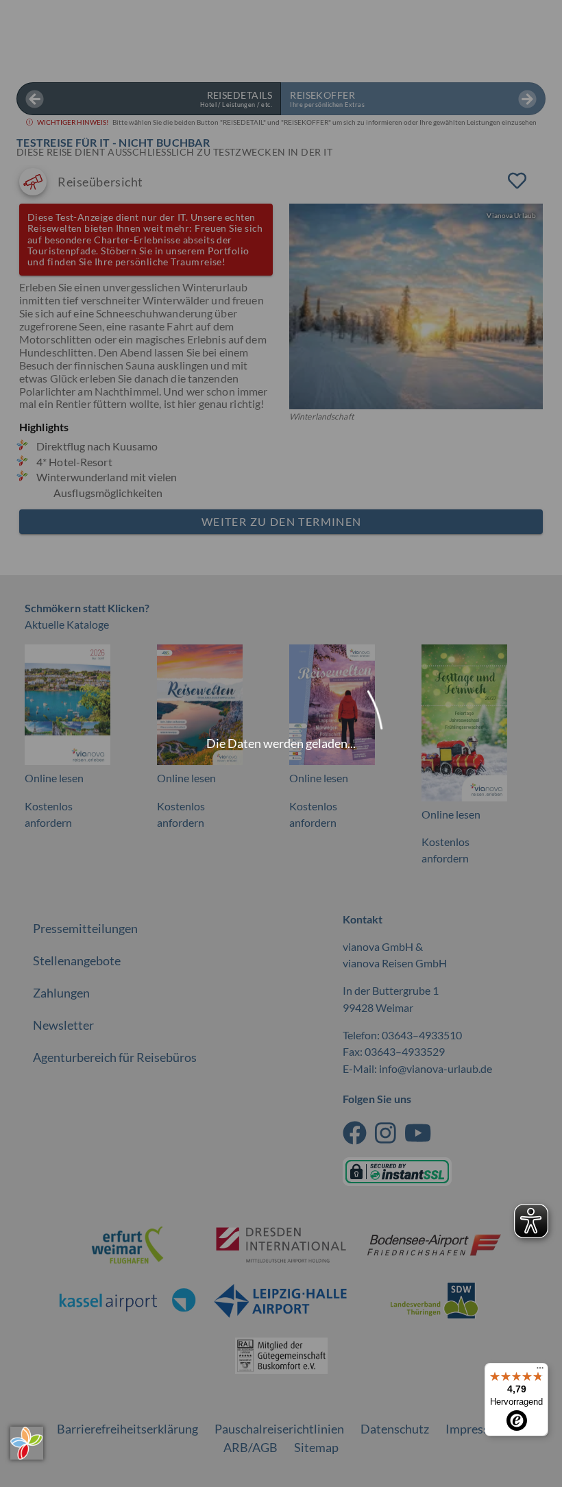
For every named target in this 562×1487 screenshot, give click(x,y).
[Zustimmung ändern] (26, 1443)
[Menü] (540, 1371)
